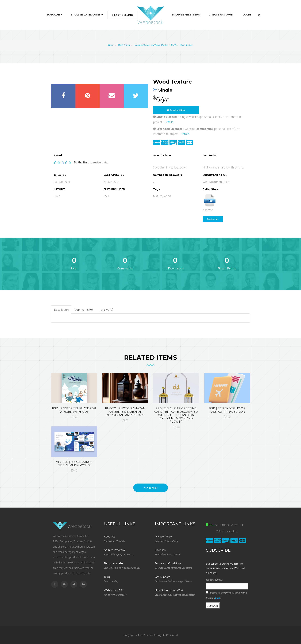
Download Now (177, 110)
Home (111, 45)
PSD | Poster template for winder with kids (74, 410)
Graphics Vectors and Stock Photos (151, 45)
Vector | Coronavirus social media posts (74, 463)
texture (157, 196)
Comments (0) (84, 310)
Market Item (124, 45)
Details (168, 122)
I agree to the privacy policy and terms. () (226, 595)
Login (246, 14)
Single (165, 90)
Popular (54, 14)
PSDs (173, 45)
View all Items (151, 487)
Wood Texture (186, 45)
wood (167, 196)
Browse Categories (86, 14)
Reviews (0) (106, 310)
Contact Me (213, 219)
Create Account (221, 14)
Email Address (214, 580)
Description (61, 310)
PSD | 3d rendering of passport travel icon (227, 410)
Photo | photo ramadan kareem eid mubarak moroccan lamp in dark (125, 412)
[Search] (259, 15)
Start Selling (122, 15)
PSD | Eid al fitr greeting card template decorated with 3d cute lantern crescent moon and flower (176, 415)
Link (217, 598)
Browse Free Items (186, 14)
